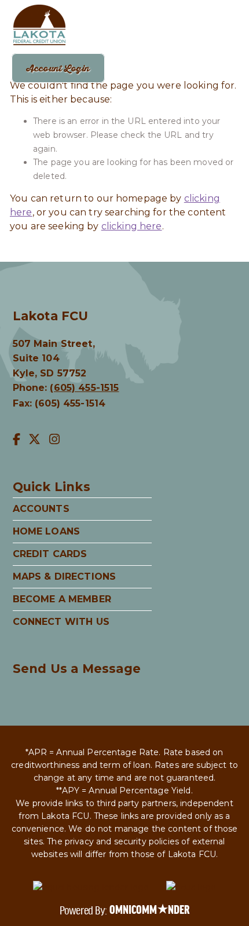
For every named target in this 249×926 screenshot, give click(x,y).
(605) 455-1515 (84, 387)
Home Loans (46, 531)
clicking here (131, 226)
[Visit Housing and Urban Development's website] (91, 887)
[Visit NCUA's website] (191, 887)
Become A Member (62, 599)
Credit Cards (50, 553)
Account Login (58, 68)
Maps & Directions (64, 576)
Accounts (41, 508)
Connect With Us (61, 621)
